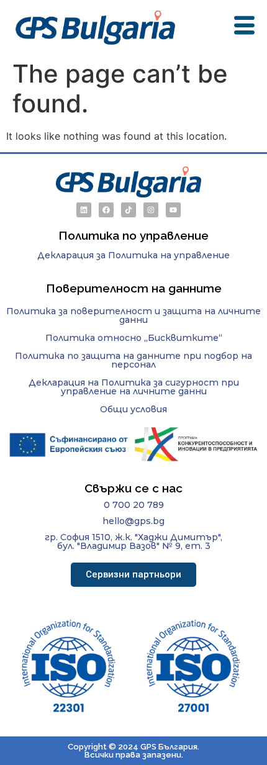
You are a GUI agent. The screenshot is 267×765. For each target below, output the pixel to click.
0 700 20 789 (134, 504)
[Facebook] (106, 209)
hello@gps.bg (133, 521)
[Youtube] (173, 209)
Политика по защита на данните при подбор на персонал (133, 360)
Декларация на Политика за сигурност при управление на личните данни (134, 387)
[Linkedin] (83, 209)
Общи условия (133, 409)
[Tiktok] (128, 209)
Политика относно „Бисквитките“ (133, 337)
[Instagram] (150, 209)
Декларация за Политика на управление (133, 255)
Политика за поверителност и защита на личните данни (133, 315)
